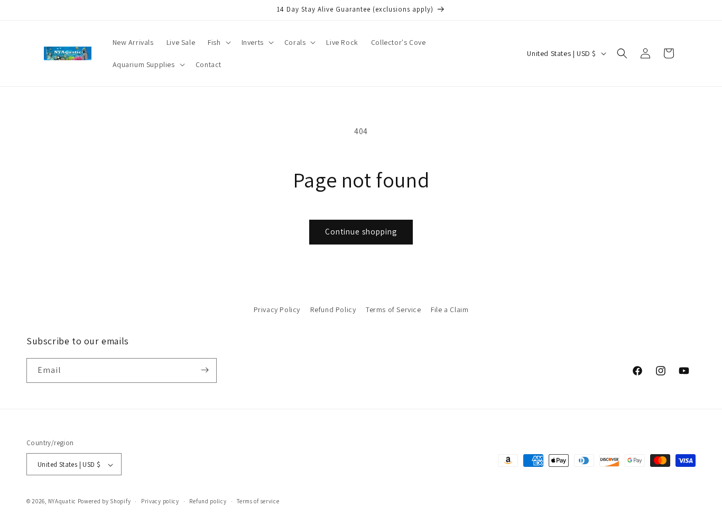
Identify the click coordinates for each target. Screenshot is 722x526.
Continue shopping (361, 232)
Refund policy (207, 501)
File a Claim (449, 309)
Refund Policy (333, 309)
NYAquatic (63, 501)
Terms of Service (393, 309)
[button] (218, 42)
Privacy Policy (277, 309)
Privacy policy (160, 501)
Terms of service (258, 501)
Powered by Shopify (104, 501)
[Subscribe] (204, 370)
